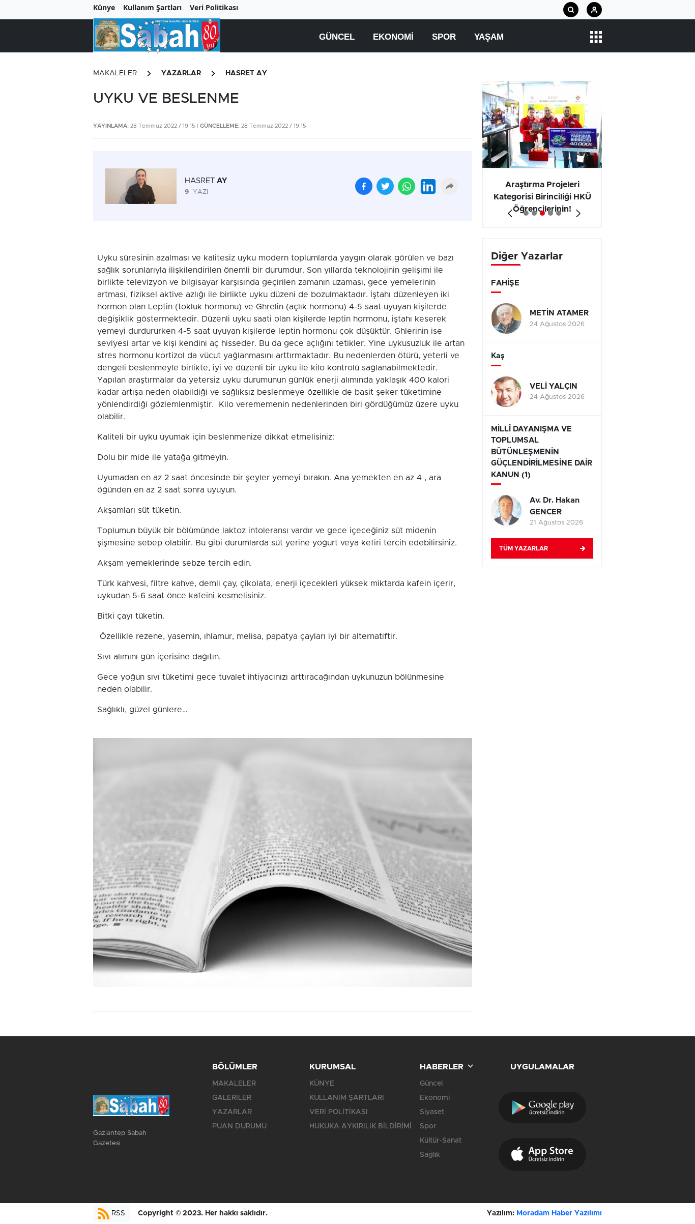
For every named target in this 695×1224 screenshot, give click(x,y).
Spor (444, 37)
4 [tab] (550, 213)
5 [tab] (558, 213)
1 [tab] (526, 213)
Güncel (337, 37)
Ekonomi (393, 37)
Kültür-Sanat (440, 1140)
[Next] (576, 210)
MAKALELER (115, 73)
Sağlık (430, 1154)
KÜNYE (321, 1083)
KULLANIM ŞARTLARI (346, 1097)
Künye (104, 7)
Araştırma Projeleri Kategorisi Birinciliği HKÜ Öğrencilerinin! (542, 197)
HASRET (206, 181)
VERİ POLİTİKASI (338, 1112)
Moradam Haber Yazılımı (559, 1213)
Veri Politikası (214, 7)
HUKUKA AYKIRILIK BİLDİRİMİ (360, 1126)
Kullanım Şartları (152, 7)
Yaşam (489, 37)
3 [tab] (542, 213)
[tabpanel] (542, 154)
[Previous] (508, 210)
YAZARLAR (181, 73)
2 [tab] (534, 213)
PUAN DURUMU (239, 1126)
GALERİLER (231, 1097)
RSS (117, 1213)
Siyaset (432, 1112)
